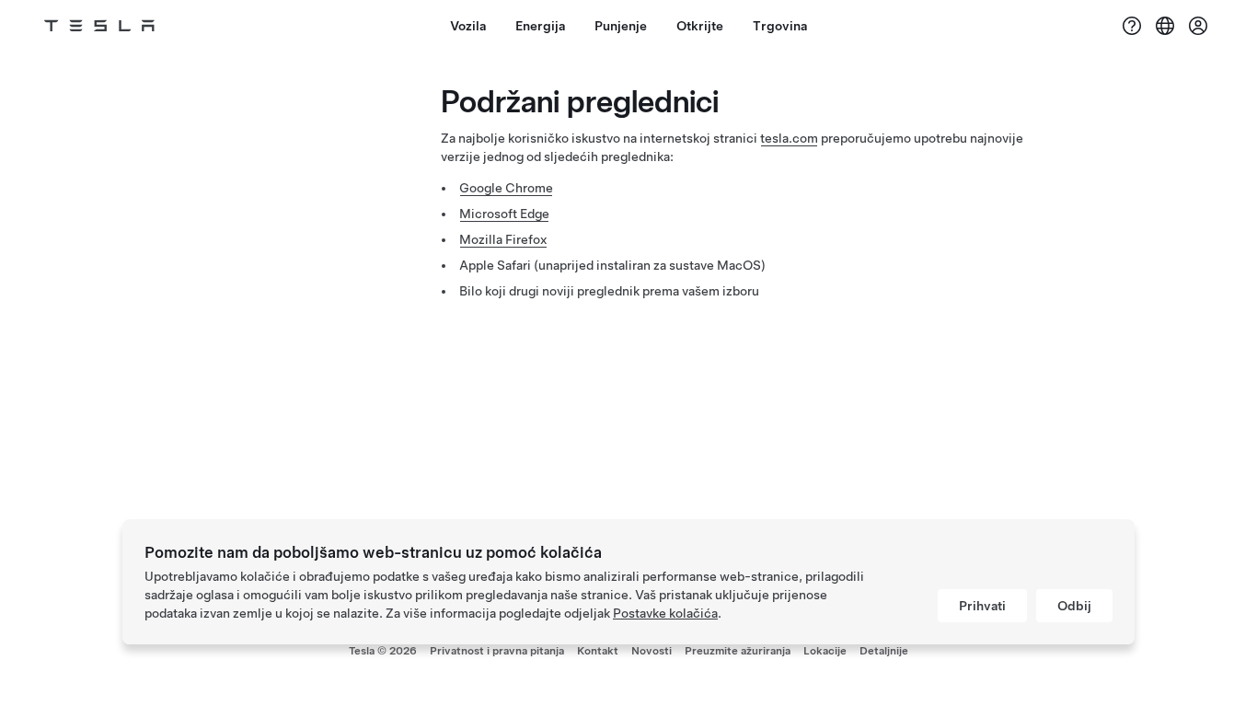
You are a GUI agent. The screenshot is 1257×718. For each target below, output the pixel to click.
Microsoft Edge (504, 213)
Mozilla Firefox (503, 239)
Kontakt (597, 650)
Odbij (1074, 605)
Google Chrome (506, 187)
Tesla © (383, 650)
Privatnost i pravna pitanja (497, 650)
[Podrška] (1132, 26)
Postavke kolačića (665, 613)
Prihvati (982, 605)
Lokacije (825, 650)
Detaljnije (883, 650)
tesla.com (789, 138)
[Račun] (1198, 26)
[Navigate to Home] (99, 26)
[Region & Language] (1165, 26)
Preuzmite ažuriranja (737, 650)
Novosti (651, 650)
